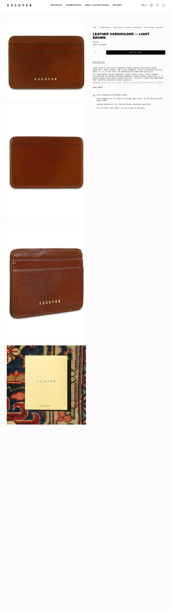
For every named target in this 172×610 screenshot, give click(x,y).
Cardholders (105, 27)
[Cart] (164, 5)
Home (94, 27)
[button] (56, 5)
